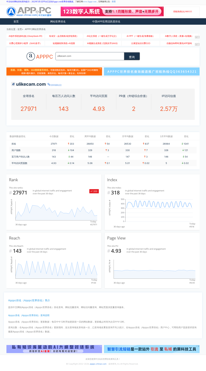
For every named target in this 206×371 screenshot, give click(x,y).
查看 (114, 1)
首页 (16, 21)
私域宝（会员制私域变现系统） (64, 36)
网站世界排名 (58, 21)
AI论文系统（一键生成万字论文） (102, 36)
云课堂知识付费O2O (140, 43)
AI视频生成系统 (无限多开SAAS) (102, 43)
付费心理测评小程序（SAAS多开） (25, 43)
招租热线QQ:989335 (182, 11)
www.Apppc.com (89, 1)
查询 (132, 57)
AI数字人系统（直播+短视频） (179, 36)
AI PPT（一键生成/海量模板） (141, 36)
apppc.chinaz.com (98, 364)
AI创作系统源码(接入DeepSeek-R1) (25, 36)
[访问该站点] (56, 85)
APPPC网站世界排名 (35, 29)
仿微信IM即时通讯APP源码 (179, 43)
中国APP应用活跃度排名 (106, 21)
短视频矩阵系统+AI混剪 (64, 43)
